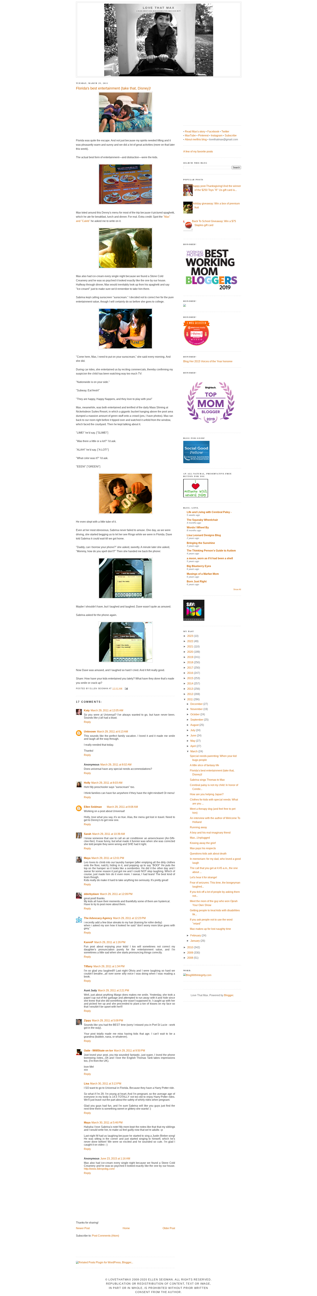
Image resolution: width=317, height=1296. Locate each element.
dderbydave (91, 894)
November (196, 709)
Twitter (225, 131)
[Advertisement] (208, 99)
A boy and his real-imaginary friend (210, 832)
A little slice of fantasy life (204, 765)
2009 (190, 952)
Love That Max (159, 7)
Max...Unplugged (200, 837)
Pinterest (203, 135)
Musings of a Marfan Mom (203, 573)
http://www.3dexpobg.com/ (99, 1168)
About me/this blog (196, 139)
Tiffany (88, 966)
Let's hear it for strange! (203, 877)
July (193, 730)
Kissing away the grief (203, 843)
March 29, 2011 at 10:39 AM (108, 834)
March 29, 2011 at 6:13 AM (112, 731)
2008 (190, 957)
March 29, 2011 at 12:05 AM (107, 710)
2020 (190, 651)
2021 (190, 646)
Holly (87, 782)
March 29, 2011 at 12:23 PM (129, 918)
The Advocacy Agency (98, 918)
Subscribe (231, 135)
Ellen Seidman (93, 806)
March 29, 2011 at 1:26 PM (109, 942)
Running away (198, 827)
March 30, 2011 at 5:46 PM (107, 1122)
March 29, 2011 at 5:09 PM (107, 1020)
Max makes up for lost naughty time (210, 928)
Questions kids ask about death (208, 853)
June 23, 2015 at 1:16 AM (115, 1158)
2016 (190, 673)
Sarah (87, 834)
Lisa (86, 1083)
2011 (190, 699)
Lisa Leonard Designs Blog (204, 535)
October (195, 714)
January (195, 940)
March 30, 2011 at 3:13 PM (105, 1083)
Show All (237, 589)
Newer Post (83, 1228)
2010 (190, 947)
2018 (190, 662)
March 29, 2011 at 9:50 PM (129, 1050)
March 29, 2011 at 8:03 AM (106, 782)
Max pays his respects (203, 848)
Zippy (87, 1020)
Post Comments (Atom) (105, 1235)
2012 (190, 694)
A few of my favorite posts (198, 151)
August (194, 725)
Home (126, 1228)
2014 (190, 683)
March (194, 751)
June (193, 735)
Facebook (213, 131)
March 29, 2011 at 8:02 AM (115, 764)
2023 (190, 636)
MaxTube (190, 135)
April (193, 746)
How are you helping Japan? (207, 794)
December (196, 704)
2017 (190, 667)
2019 (190, 657)
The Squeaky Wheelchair (202, 519)
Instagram (216, 135)
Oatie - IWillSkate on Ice (98, 1050)
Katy (87, 710)
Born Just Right (197, 581)
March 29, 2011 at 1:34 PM (108, 966)
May (193, 740)
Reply (87, 722)
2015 (190, 678)
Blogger (228, 995)
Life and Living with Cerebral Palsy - (209, 512)
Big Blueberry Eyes (199, 566)
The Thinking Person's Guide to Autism (211, 550)
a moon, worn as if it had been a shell (210, 558)
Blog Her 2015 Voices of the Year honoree (207, 361)
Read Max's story (195, 131)
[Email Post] (126, 688)
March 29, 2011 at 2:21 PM (113, 990)
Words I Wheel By (198, 527)
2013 (190, 688)
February (196, 935)
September (197, 719)
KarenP (88, 942)
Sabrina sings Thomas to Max (207, 779)
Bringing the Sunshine (201, 543)
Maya (87, 858)
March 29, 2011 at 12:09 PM (116, 894)
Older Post (169, 1228)
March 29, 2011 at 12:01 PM (107, 858)
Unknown (90, 731)
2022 (190, 641)
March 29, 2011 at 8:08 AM (122, 806)
